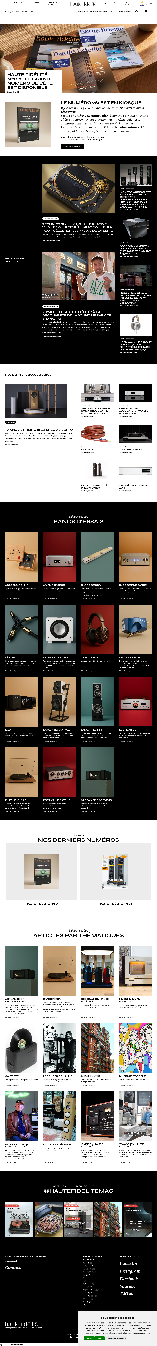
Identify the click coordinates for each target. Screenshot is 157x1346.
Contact (13, 1267)
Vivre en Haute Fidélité (53, 4)
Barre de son (88, 1263)
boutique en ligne (94, 139)
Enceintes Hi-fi (85, 482)
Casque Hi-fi (88, 1275)
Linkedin (128, 1263)
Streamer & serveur (91, 1290)
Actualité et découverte (127, 189)
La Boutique (128, 4)
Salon (107, 4)
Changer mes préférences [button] (116, 1338)
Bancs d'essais (37, 4)
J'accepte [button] (88, 1338)
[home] (83, 4)
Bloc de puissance (90, 1302)
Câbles (83, 446)
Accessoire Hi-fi (89, 1278)
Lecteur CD (87, 1287)
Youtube (128, 1286)
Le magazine (117, 4)
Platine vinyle (123, 446)
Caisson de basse (90, 1269)
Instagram (130, 1271)
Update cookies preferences (11, 1345)
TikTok (127, 1293)
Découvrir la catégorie (12, 598)
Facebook (129, 1279)
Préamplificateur (86, 405)
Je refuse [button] (99, 1338)
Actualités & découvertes (17, 4)
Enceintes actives (90, 1296)
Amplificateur (88, 1299)
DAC (120, 482)
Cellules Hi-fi (88, 1266)
